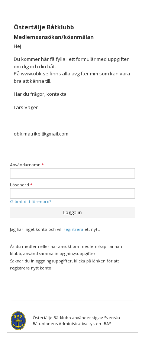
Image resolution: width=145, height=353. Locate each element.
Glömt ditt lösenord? (30, 201)
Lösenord (21, 184)
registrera (73, 229)
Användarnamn (27, 164)
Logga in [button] (72, 212)
